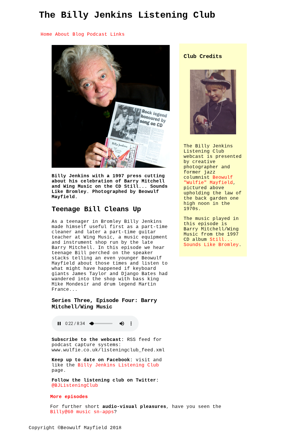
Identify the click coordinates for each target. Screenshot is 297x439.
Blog (78, 34)
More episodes (69, 397)
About (62, 34)
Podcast (97, 34)
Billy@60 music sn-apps (82, 412)
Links (117, 34)
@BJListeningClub (75, 385)
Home (46, 34)
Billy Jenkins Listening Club (118, 365)
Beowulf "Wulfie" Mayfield (208, 180)
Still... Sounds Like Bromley (211, 242)
